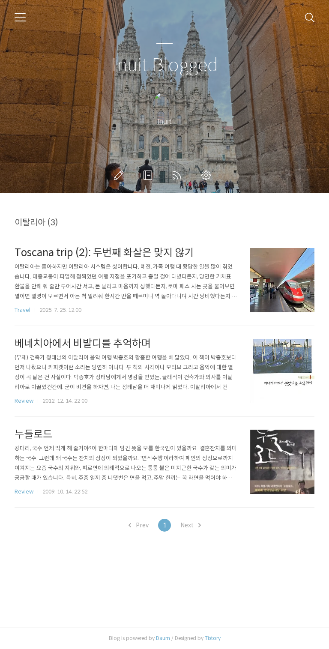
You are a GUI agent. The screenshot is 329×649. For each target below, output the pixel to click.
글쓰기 (120, 175)
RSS (178, 175)
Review (24, 400)
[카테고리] (20, 17)
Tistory (213, 638)
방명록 (149, 175)
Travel (22, 310)
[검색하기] (309, 17)
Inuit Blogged (164, 65)
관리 (207, 175)
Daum (163, 638)
